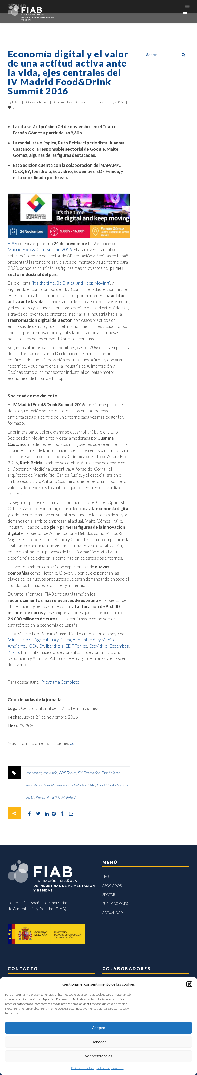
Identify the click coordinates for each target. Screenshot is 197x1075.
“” (70, 283)
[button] (189, 984)
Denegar (98, 1042)
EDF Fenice (76, 646)
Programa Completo (60, 682)
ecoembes (33, 772)
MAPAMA (68, 797)
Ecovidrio (98, 646)
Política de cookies (82, 1068)
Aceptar (98, 1028)
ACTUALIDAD (112, 913)
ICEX (32, 646)
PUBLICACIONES (115, 903)
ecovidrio (50, 772)
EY (41, 646)
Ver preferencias (98, 1056)
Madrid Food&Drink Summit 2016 (40, 249)
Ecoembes (119, 646)
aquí (74, 743)
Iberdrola (55, 646)
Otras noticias (36, 102)
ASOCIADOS (112, 885)
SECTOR (108, 894)
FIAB (15, 102)
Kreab (13, 652)
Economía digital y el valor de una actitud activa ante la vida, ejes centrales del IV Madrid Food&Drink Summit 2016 (68, 72)
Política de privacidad (110, 1068)
